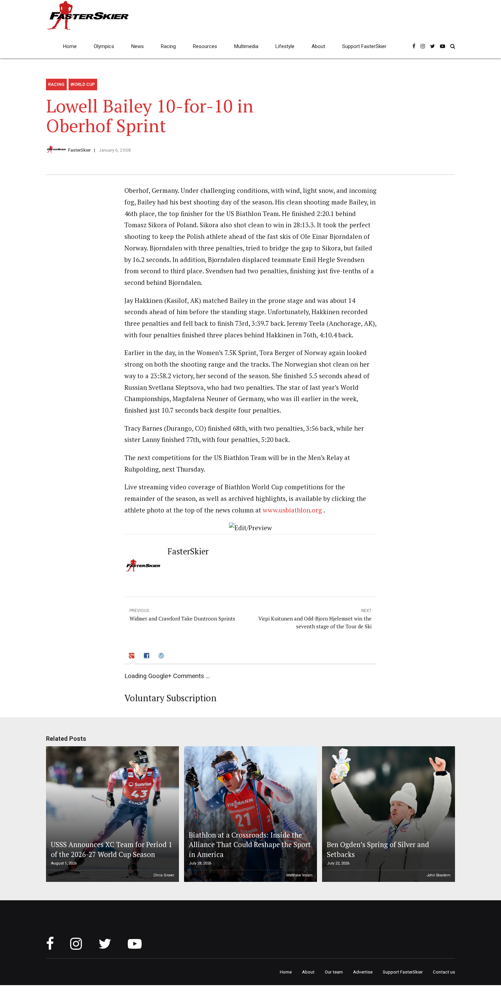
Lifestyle (284, 46)
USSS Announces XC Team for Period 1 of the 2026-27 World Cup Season (111, 849)
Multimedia (246, 46)
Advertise (363, 972)
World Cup (83, 84)
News (137, 46)
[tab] (132, 656)
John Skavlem (439, 875)
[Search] (452, 46)
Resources (205, 46)
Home (70, 46)
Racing (168, 46)
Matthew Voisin (299, 875)
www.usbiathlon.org (292, 510)
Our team (334, 972)
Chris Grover (163, 875)
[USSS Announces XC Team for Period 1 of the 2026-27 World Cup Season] (111, 814)
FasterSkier (79, 150)
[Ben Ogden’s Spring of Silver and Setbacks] (387, 814)
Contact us (444, 972)
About (318, 46)
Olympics (104, 46)
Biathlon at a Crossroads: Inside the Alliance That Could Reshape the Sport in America (250, 844)
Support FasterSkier (364, 46)
